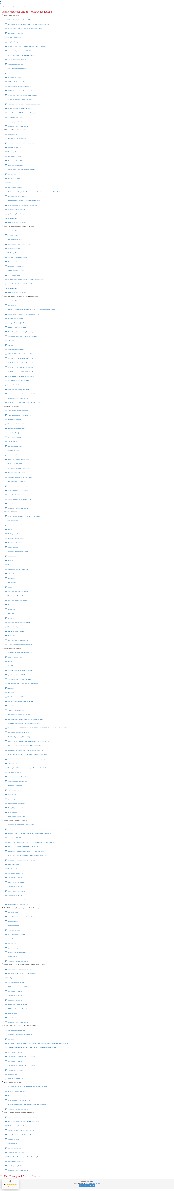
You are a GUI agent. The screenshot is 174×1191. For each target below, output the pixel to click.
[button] (1, 1)
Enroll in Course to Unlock (87, 1186)
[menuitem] (1, 4)
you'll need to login (94, 1183)
